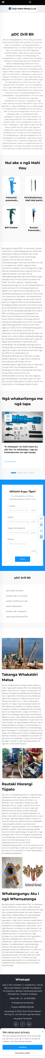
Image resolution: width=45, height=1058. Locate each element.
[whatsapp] (41, 525)
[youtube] (16, 1024)
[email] (41, 531)
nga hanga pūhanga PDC (17, 616)
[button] (13, 472)
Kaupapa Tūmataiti (23, 1018)
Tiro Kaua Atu (10, 461)
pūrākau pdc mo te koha (16, 596)
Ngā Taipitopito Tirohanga (11, 185)
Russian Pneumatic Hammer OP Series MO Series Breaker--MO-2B (34, 229)
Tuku (22, 559)
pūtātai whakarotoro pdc (17, 601)
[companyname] (22, 9)
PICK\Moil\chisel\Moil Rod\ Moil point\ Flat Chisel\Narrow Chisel (33, 199)
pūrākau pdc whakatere (16, 611)
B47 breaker (11, 227)
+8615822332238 (26, 1007)
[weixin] (41, 537)
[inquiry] (41, 519)
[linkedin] (29, 1024)
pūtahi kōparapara (14, 606)
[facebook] (22, 1024)
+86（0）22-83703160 (25, 998)
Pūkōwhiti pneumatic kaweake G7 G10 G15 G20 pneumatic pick (11, 199)
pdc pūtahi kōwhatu (15, 591)
